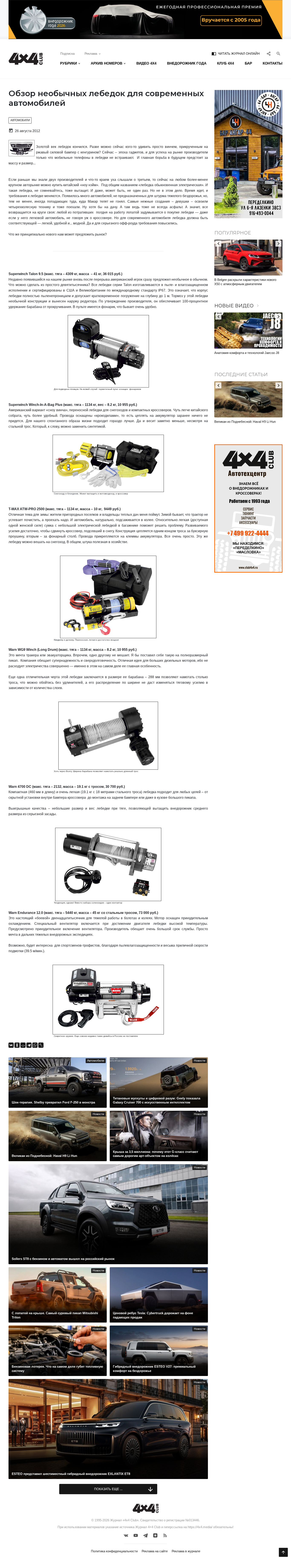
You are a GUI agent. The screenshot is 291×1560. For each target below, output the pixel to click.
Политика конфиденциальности (114, 1551)
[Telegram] (29, 1045)
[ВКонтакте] (11, 1045)
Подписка (67, 53)
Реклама (91, 53)
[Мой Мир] (23, 1045)
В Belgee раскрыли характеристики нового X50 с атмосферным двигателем (245, 282)
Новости (199, 1060)
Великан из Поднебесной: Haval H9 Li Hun (245, 421)
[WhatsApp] (34, 1045)
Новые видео (237, 306)
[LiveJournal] (40, 1045)
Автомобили (20, 120)
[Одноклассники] (17, 1045)
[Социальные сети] (269, 53)
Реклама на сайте (155, 1551)
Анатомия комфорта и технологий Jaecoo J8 (246, 353)
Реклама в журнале (186, 1551)
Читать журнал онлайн (236, 53)
